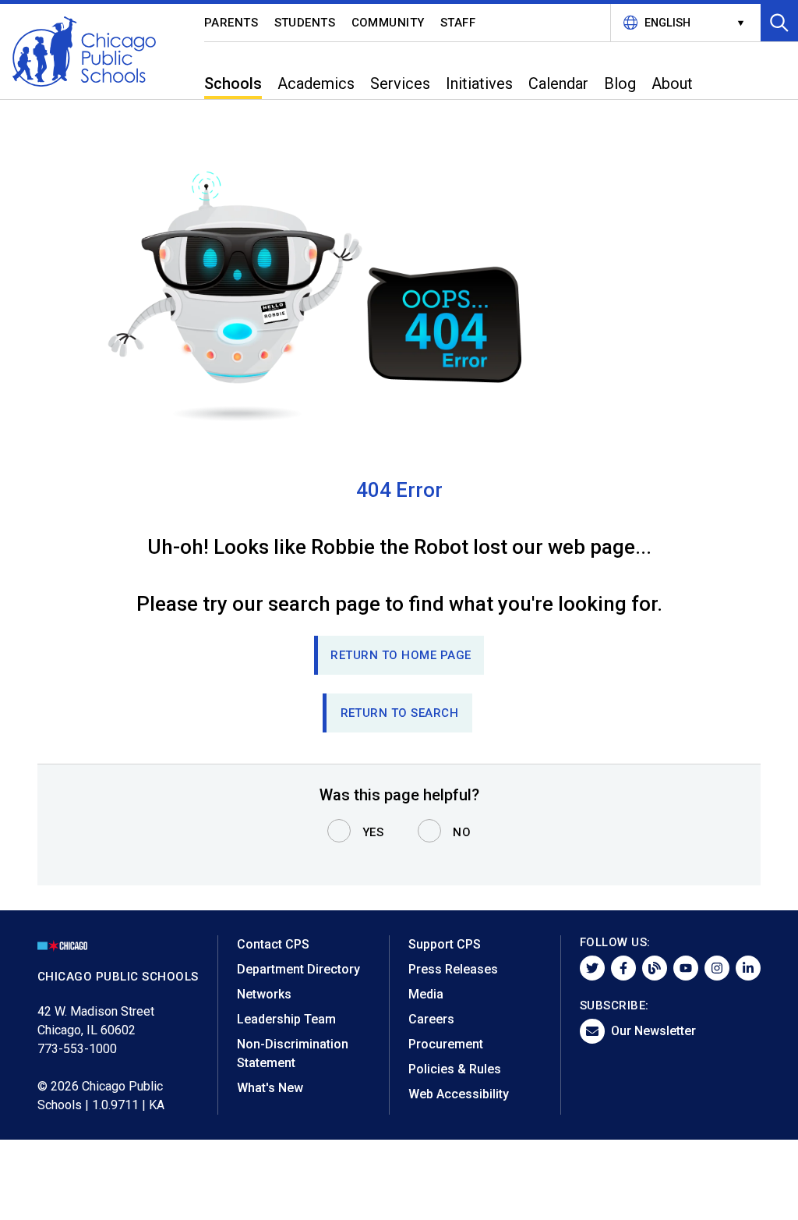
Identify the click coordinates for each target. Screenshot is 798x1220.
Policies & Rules (454, 1069)
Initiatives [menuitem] (479, 83)
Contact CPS (273, 944)
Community (388, 23)
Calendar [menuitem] (558, 83)
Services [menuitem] (400, 83)
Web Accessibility (458, 1094)
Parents (231, 23)
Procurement (445, 1044)
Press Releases (453, 969)
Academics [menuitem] (316, 83)
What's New (270, 1087)
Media (425, 994)
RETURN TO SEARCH (400, 713)
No (462, 832)
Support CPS (444, 944)
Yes (373, 832)
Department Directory (298, 969)
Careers (431, 1019)
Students (305, 23)
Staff (458, 23)
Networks (264, 994)
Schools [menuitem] (233, 83)
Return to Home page (400, 655)
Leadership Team (286, 1019)
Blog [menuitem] (620, 83)
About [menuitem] (672, 83)
